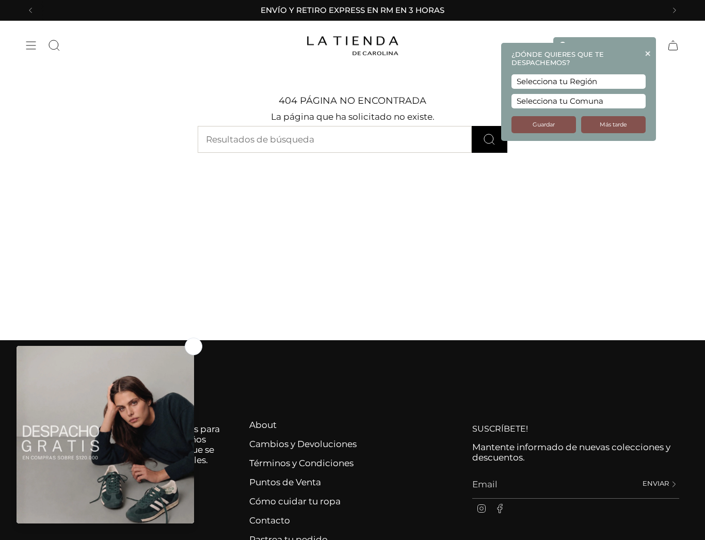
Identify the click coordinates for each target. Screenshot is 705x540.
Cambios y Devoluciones (303, 444)
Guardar (544, 124)
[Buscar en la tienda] (489, 139)
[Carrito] (673, 45)
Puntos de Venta (285, 482)
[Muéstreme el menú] (31, 45)
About (263, 425)
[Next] (674, 10)
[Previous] (30, 10)
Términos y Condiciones (301, 463)
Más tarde (613, 124)
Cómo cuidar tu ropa (295, 501)
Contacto (269, 520)
